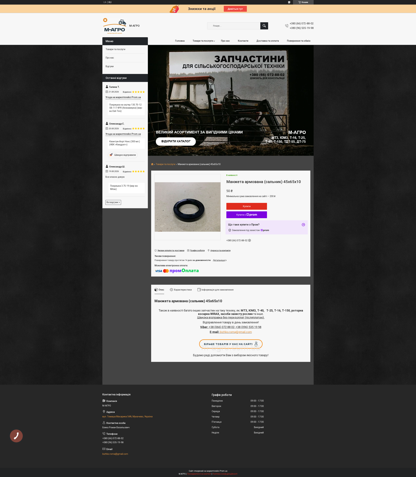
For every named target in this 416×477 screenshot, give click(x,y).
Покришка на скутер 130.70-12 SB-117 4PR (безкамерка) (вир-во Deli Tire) (126, 107)
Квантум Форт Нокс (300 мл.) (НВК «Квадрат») (124, 143)
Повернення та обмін (298, 41)
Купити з (241, 214)
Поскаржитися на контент (199, 474)
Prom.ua (223, 471)
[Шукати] (264, 25)
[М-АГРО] (114, 26)
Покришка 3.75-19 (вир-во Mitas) (124, 187)
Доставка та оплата (267, 41)
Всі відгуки (112, 202)
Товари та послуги (203, 41)
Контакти (243, 41)
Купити (247, 206)
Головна (180, 41)
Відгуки (110, 66)
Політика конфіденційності (225, 474)
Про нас (225, 41)
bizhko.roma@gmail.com (236, 332)
